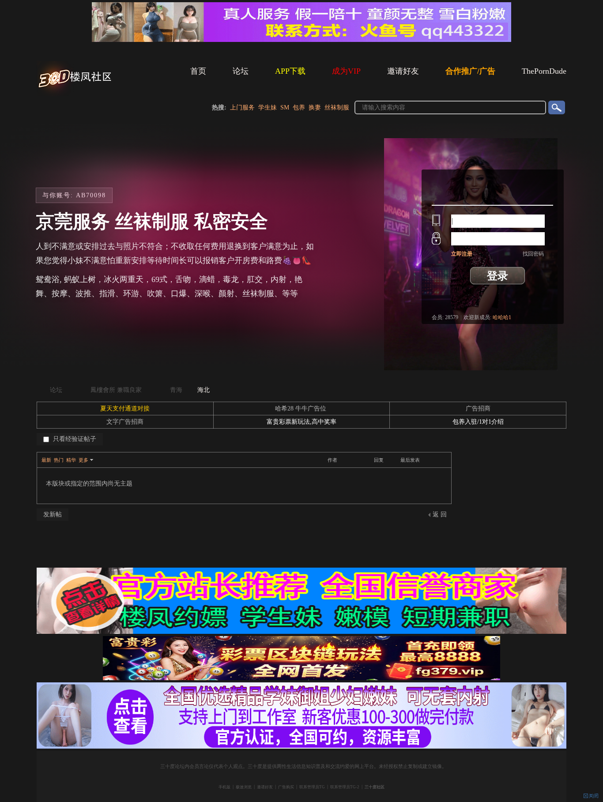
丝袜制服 (336, 107)
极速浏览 (244, 787)
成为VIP (346, 71)
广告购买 (286, 787)
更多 (83, 460)
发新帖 (52, 514)
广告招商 (478, 408)
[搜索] (556, 107)
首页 (198, 71)
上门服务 (242, 107)
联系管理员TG (312, 787)
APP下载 (290, 71)
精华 (71, 460)
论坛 (241, 71)
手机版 (224, 787)
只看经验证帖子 (73, 439)
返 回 (440, 514)
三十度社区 (374, 787)
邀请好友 (403, 71)
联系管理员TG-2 (344, 787)
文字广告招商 (124, 421)
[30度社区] (76, 94)
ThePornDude (544, 71)
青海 (176, 390)
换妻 (315, 107)
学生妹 (267, 107)
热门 (59, 460)
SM (284, 107)
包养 (299, 107)
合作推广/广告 (470, 71)
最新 (46, 460)
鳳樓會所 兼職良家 (116, 390)
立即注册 (461, 254)
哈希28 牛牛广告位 (301, 408)
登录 (497, 276)
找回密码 (533, 254)
